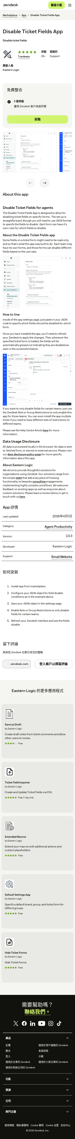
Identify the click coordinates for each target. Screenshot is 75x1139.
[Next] (44, 183)
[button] (34, 1038)
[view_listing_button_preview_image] (30, 152)
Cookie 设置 (52, 1125)
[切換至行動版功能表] (70, 5)
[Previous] (30, 183)
